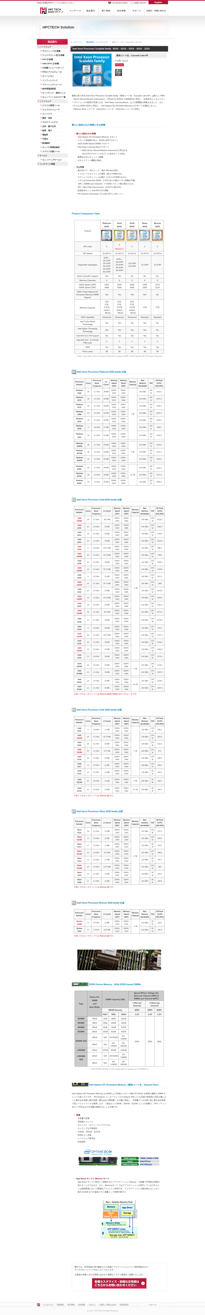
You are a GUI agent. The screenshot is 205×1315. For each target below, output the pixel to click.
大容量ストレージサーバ (53, 68)
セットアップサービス (52, 160)
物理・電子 (47, 130)
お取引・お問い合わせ (108, 1305)
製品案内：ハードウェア (97, 42)
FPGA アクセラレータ (52, 72)
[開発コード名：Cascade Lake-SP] (92, 55)
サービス (43, 155)
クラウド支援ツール (51, 151)
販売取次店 (124, 1305)
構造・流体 (47, 118)
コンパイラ (47, 114)
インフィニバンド (50, 80)
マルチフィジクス (50, 122)
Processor (119, 65)
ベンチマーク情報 (47, 164)
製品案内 (60, 1305)
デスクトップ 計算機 (51, 51)
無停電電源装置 (49, 89)
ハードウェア (45, 47)
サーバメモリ (48, 76)
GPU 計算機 (47, 59)
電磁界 (45, 135)
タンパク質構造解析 (51, 147)
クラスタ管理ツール (51, 105)
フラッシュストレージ (52, 84)
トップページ (76, 42)
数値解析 (46, 143)
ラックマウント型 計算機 (53, 55)
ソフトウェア (45, 101)
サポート (92, 1305)
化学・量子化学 (49, 126)
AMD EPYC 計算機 (50, 63)
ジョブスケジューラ (51, 109)
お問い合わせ (122, 61)
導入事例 (71, 1305)
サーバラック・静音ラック (54, 93)
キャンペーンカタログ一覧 (54, 97)
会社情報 (81, 1305)
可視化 (45, 139)
